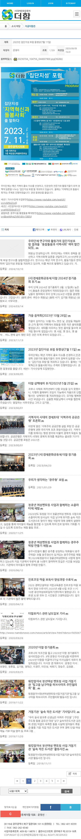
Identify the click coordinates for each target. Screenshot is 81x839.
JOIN (50, 3)
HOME (10, 3)
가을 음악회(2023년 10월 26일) (49, 315)
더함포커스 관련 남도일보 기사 (48, 613)
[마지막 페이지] (63, 781)
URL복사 (66, 230)
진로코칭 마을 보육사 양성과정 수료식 (52, 579)
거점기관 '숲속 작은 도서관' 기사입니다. (53, 711)
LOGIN (30, 3)
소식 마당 (15, 26)
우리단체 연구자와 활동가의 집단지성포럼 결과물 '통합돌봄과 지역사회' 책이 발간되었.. (53, 244)
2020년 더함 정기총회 (43, 647)
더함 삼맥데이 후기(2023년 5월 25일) (53, 383)
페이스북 (39, 230)
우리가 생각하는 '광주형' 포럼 (47, 479)
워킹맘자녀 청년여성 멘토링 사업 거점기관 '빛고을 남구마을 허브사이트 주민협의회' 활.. (52, 685)
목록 (6, 230)
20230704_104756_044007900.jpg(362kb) (40, 59)
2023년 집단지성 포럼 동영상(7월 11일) (54, 349)
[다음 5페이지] (58, 781)
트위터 (53, 230)
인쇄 (76, 230)
